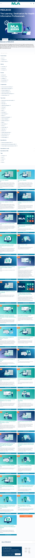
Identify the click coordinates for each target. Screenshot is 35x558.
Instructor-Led (3, 76)
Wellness (2, 122)
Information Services (4, 95)
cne (2, 160)
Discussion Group (4, 81)
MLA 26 (2, 162)
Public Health (3, 103)
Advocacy (2, 125)
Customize (6, 554)
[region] (12, 551)
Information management (5, 90)
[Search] (31, 3)
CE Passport (3, 155)
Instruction (3, 130)
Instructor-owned (4, 61)
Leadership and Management (5, 105)
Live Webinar (3, 78)
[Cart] (33, 3)
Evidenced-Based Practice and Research (7, 93)
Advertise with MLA (26, 548)
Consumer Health (3, 127)
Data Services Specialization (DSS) (6, 142)
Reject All (11, 554)
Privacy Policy (29, 548)
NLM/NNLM (3, 59)
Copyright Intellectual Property (6, 132)
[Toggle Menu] (17, 0)
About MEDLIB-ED (6, 542)
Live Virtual (3, 68)
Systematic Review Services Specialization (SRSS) (8, 144)
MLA (2, 58)
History (2, 110)
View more (26, 516)
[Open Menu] (1, 3)
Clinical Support (3, 112)
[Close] (20, 547)
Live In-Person (3, 66)
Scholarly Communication (5, 120)
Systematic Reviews (4, 135)
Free (2, 157)
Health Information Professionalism (6, 88)
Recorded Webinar (4, 80)
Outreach (2, 108)
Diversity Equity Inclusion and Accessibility (7, 100)
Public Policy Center (29, 552)
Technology (3, 107)
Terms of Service (26, 551)
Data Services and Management (5, 117)
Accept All (17, 554)
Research (2, 115)
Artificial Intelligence (4, 137)
